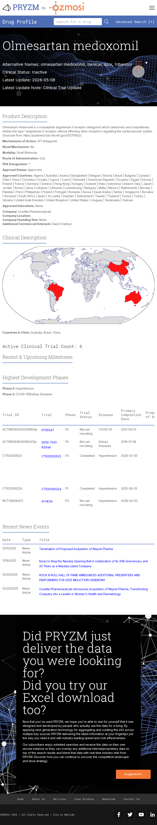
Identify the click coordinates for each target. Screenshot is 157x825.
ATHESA (47, 501)
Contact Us (131, 799)
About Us (38, 799)
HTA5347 (47, 430)
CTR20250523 (51, 456)
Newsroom (108, 799)
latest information (92, 734)
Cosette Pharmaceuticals (34, 211)
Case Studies (84, 799)
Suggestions (133, 774)
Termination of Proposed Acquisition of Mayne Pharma (76, 549)
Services (59, 799)
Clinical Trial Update (62, 87)
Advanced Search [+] (135, 21)
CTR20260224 (51, 489)
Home (20, 799)
